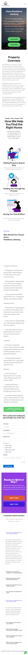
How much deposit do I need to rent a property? (14, 636)
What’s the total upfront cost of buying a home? (14, 585)
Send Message (8, 466)
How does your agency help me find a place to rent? (14, 601)
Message (5, 454)
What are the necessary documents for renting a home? (14, 629)
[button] (14, 533)
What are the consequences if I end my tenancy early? (14, 643)
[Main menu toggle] (25, 3)
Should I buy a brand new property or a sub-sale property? (14, 572)
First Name (6, 423)
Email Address (6, 430)
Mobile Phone (6, 436)
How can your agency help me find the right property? (14, 533)
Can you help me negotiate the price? (14, 592)
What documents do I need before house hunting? (13, 579)
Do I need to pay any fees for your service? (13, 623)
